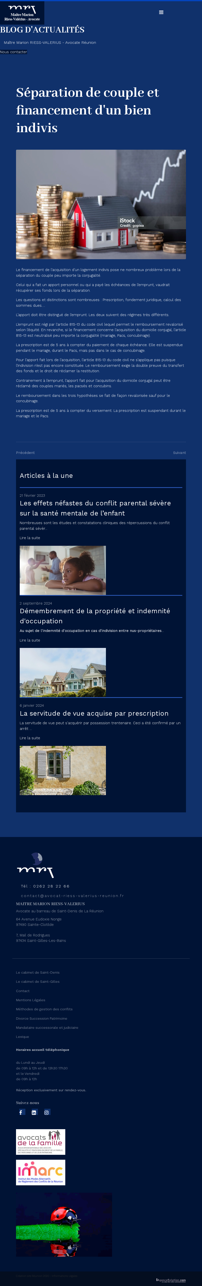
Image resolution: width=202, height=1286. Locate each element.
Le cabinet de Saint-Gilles (38, 981)
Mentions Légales (30, 1000)
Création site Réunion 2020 (32, 1276)
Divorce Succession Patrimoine (41, 1018)
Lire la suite (30, 538)
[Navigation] (161, 12)
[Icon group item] (22, 1112)
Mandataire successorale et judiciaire (47, 1027)
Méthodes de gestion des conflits (44, 1009)
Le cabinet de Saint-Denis (38, 972)
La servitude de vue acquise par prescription (94, 713)
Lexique (22, 1037)
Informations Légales (64, 1276)
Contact (23, 991)
